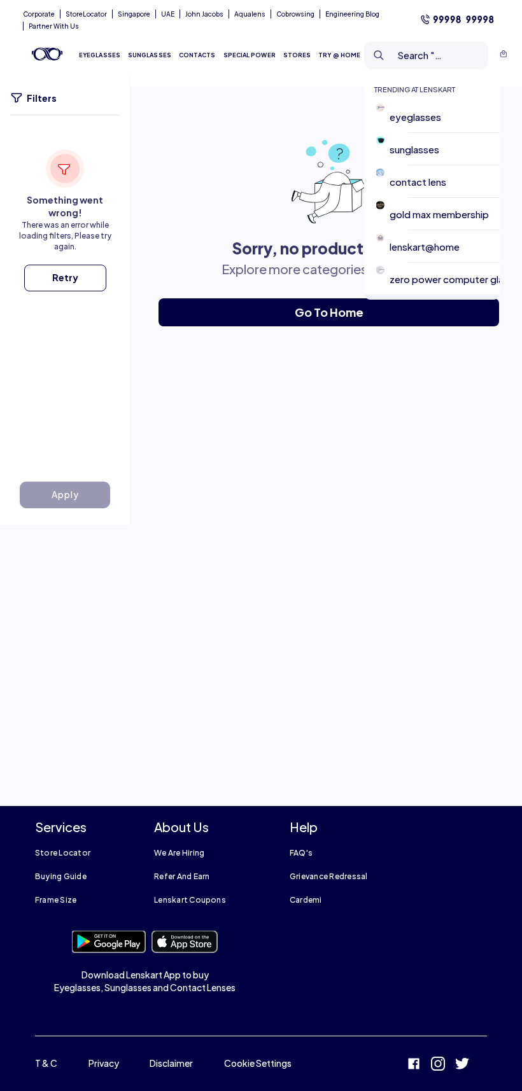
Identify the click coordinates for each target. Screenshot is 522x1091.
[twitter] (462, 1065)
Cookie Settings (258, 1063)
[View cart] (503, 55)
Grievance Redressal (329, 876)
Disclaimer (171, 1063)
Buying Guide (61, 876)
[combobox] (406, 55)
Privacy (103, 1063)
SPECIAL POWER (249, 55)
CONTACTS (197, 55)
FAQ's (301, 853)
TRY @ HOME (339, 55)
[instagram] (438, 1065)
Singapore (134, 14)
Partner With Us (54, 26)
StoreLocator (86, 14)
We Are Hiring (179, 853)
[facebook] (414, 1065)
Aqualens (249, 14)
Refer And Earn (181, 876)
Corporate (39, 14)
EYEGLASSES (99, 55)
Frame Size (55, 900)
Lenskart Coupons (190, 900)
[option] (437, 117)
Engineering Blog (352, 14)
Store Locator (62, 853)
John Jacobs (204, 14)
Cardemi (306, 900)
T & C (46, 1063)
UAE (167, 14)
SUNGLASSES (149, 55)
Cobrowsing (295, 14)
